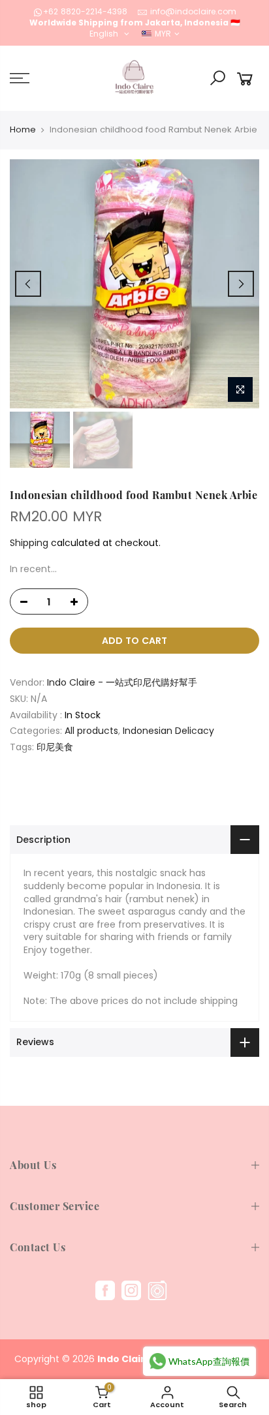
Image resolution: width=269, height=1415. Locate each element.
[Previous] (28, 284)
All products (91, 731)
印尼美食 (55, 747)
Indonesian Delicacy (168, 731)
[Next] (241, 284)
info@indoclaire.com (193, 11)
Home (23, 130)
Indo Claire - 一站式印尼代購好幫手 (122, 683)
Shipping (29, 542)
